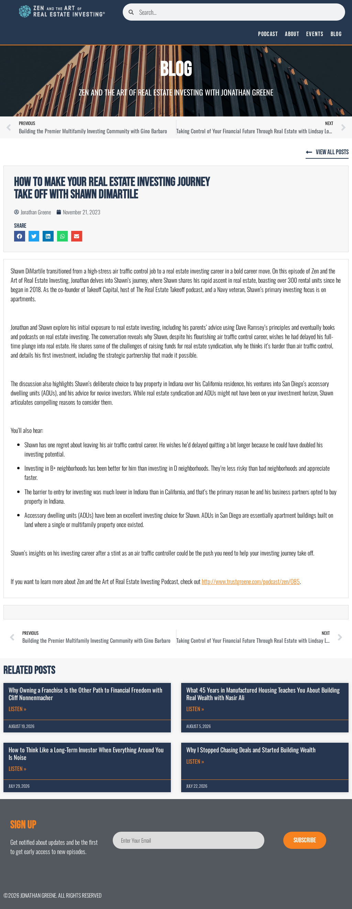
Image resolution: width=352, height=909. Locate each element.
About (292, 34)
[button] (19, 236)
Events (315, 34)
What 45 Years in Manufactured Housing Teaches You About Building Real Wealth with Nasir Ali (263, 693)
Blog (336, 34)
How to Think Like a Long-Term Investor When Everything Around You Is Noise (86, 753)
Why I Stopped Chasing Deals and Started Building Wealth (251, 749)
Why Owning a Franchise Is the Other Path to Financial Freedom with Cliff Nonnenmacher (85, 693)
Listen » (17, 709)
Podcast (268, 34)
